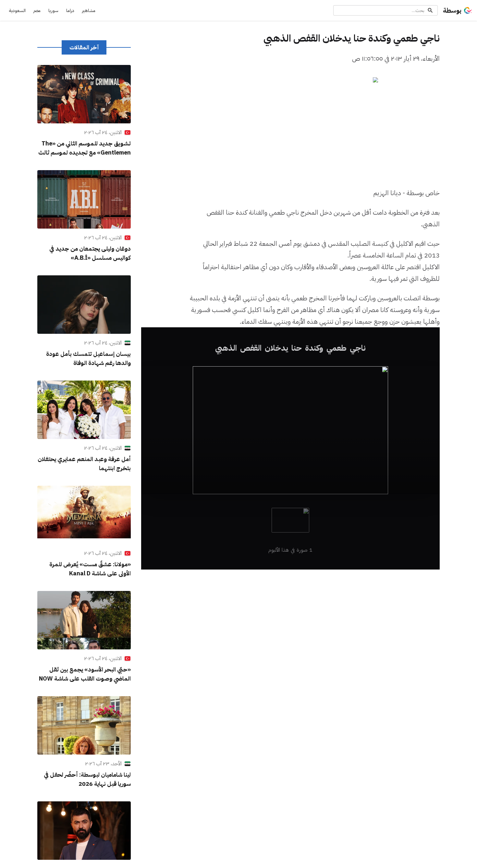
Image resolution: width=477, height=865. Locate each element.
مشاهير (88, 10)
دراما (70, 10)
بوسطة (452, 10)
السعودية (17, 10)
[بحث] (430, 10)
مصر (37, 10)
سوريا (53, 10)
